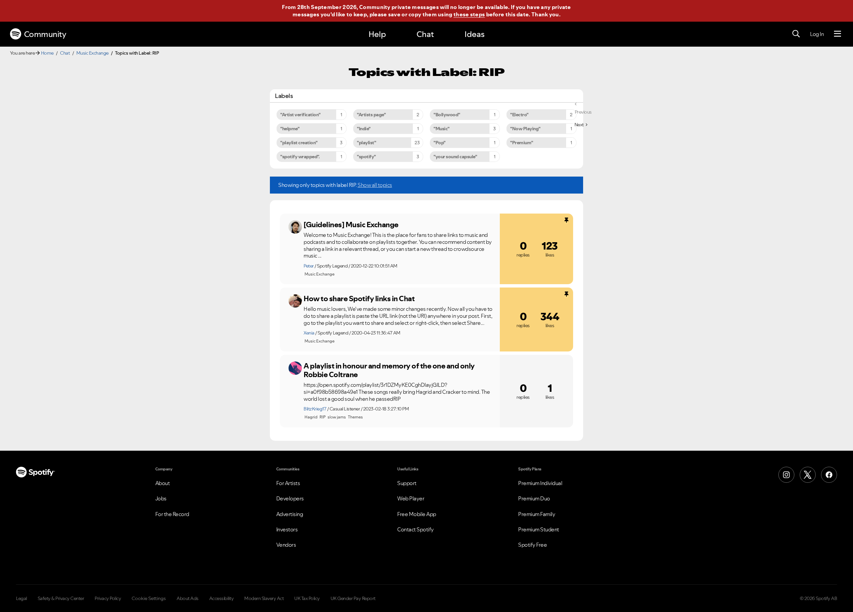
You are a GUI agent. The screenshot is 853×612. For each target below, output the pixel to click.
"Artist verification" (300, 114)
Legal (21, 598)
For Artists (288, 483)
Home (47, 53)
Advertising (289, 514)
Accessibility (221, 598)
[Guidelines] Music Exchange (351, 224)
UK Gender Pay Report (353, 598)
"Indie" (364, 128)
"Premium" (521, 142)
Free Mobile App (416, 514)
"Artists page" (371, 114)
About (162, 483)
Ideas (474, 34)
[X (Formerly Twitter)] (808, 475)
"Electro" (519, 114)
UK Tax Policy (307, 598)
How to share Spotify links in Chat (359, 298)
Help (377, 34)
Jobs (161, 498)
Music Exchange (92, 53)
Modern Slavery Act (264, 598)
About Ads (188, 598)
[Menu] (837, 34)
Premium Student (538, 529)
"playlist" (366, 142)
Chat (425, 34)
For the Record (172, 514)
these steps (469, 14)
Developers (290, 498)
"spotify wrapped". (300, 156)
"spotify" (366, 156)
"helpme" (289, 128)
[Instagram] (786, 475)
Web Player (410, 498)
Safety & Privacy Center (61, 598)
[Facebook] (829, 475)
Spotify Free (532, 544)
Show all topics (375, 185)
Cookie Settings (149, 598)
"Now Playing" (525, 128)
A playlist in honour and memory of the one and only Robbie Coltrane (389, 370)
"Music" (441, 128)
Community (45, 34)
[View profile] (295, 227)
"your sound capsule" (455, 156)
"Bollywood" (446, 114)
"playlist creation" (299, 142)
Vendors (286, 544)
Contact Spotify (415, 529)
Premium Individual (540, 483)
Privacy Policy (108, 598)
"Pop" (439, 142)
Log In (817, 34)
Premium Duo (534, 498)
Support (407, 483)
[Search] (796, 34)
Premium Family (536, 514)
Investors (287, 529)
